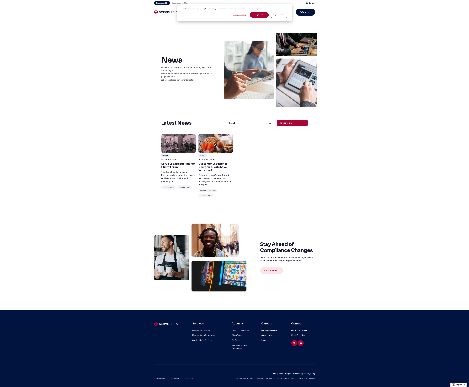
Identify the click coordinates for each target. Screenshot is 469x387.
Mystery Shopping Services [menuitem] (203, 335)
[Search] (270, 123)
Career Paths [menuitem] (266, 335)
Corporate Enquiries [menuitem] (299, 330)
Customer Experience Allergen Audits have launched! (213, 167)
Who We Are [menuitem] (237, 335)
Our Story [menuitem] (236, 340)
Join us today (270, 270)
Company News (184, 187)
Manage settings (239, 15)
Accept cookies (259, 15)
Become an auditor (180, 3)
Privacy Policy (278, 374)
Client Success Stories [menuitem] (241, 330)
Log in (312, 3)
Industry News (168, 187)
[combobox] (458, 385)
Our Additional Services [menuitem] (202, 340)
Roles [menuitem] (263, 340)
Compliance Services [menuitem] (201, 330)
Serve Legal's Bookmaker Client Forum (178, 165)
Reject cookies (279, 15)
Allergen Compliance (208, 190)
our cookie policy (255, 9)
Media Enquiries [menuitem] (298, 335)
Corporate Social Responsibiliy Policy (300, 374)
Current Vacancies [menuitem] (269, 330)
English (459, 385)
